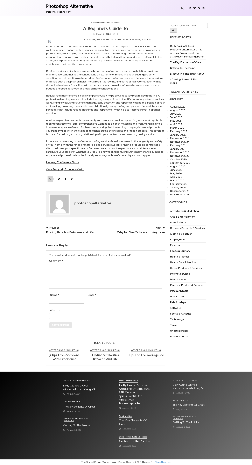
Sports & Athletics (180, 313)
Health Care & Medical (183, 262)
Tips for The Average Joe (146, 355)
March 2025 (177, 127)
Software (175, 308)
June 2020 (176, 170)
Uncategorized (179, 330)
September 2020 (180, 163)
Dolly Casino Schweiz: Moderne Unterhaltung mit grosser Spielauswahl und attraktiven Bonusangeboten (79, 387)
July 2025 (175, 113)
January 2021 (177, 149)
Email (92, 295)
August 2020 (177, 166)
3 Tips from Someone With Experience (64, 357)
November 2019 (179, 194)
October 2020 (178, 159)
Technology (177, 319)
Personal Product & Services (186, 285)
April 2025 (176, 124)
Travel (173, 325)
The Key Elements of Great (186, 62)
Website (55, 310)
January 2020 (178, 187)
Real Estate (177, 296)
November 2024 (179, 142)
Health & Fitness (179, 256)
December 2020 (179, 152)
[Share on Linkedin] (72, 179)
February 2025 (178, 131)
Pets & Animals (179, 291)
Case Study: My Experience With (65, 169)
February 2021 (178, 145)
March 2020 (177, 180)
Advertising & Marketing (184, 211)
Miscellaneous (178, 279)
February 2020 (178, 184)
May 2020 (176, 173)
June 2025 (176, 117)
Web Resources (179, 336)
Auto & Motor (178, 222)
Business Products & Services (187, 228)
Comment (56, 261)
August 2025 (177, 110)
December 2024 (179, 138)
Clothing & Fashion (181, 233)
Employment (178, 239)
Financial (175, 245)
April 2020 (176, 177)
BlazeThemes (162, 462)
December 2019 (179, 191)
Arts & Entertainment (182, 216)
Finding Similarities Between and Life (105, 357)
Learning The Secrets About (62, 162)
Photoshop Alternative (69, 6)
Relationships (178, 302)
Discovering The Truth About (187, 73)
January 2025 (178, 135)
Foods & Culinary (180, 251)
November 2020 (179, 156)
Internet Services (180, 273)
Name (54, 295)
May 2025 (176, 120)
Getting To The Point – (183, 68)
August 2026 (177, 106)
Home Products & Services (186, 268)
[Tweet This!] (58, 179)
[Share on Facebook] (65, 179)
